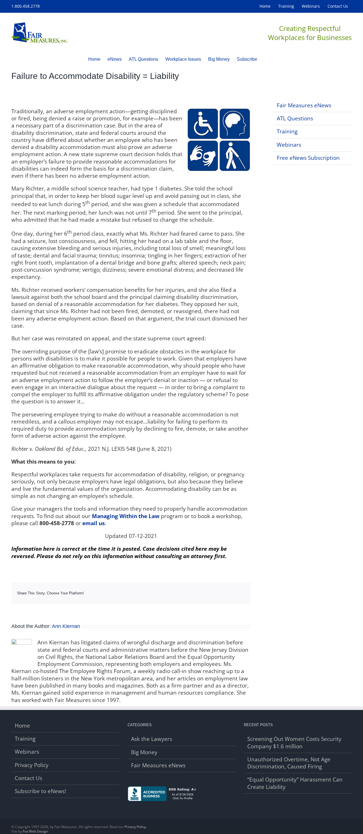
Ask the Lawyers (151, 739)
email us (93, 523)
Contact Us (28, 778)
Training (287, 131)
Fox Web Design (35, 831)
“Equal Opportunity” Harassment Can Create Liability (295, 783)
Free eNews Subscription (308, 158)
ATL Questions (295, 118)
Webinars (289, 144)
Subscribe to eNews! (40, 791)
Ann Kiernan (66, 626)
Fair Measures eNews (304, 105)
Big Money (144, 752)
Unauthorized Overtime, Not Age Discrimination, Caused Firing (288, 763)
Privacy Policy (31, 765)
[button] (266, 59)
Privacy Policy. (135, 826)
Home (22, 725)
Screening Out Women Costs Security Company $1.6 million (294, 742)
